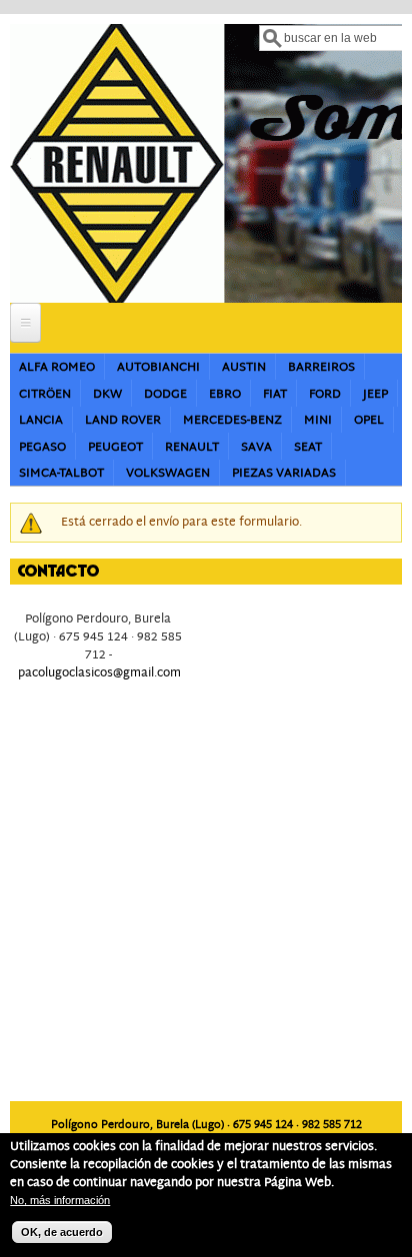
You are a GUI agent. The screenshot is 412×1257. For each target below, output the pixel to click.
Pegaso (42, 447)
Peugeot (115, 447)
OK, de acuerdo (62, 1232)
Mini (318, 420)
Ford (325, 394)
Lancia (41, 420)
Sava (256, 447)
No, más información (60, 1200)
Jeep (375, 394)
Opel (369, 420)
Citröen (45, 394)
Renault (192, 447)
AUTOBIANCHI (158, 367)
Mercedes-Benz (232, 420)
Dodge (165, 394)
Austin (244, 367)
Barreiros (321, 367)
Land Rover (123, 420)
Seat (308, 447)
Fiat (275, 394)
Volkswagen (168, 473)
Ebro (225, 394)
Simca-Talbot (61, 473)
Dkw (107, 394)
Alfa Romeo (57, 367)
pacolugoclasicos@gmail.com (99, 672)
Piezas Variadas (284, 473)
